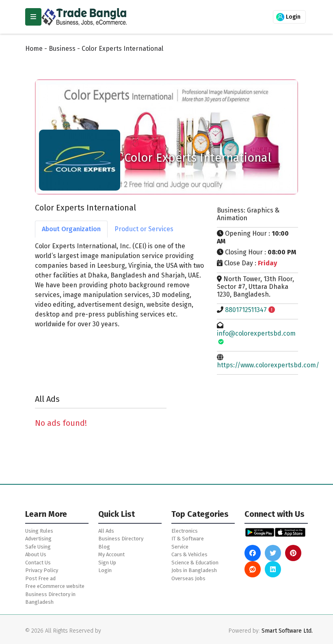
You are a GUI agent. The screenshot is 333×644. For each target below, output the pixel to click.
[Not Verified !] (271, 310)
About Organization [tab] (71, 229)
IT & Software (187, 539)
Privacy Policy (41, 570)
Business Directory (120, 539)
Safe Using (38, 547)
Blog (104, 547)
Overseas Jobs (188, 578)
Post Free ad (40, 578)
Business (62, 48)
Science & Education (194, 562)
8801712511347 (246, 310)
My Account (111, 554)
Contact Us (38, 562)
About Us (35, 554)
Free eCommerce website (54, 586)
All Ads (106, 531)
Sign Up (107, 562)
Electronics (184, 531)
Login (292, 16)
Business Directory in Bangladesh (50, 598)
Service (179, 547)
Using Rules (39, 531)
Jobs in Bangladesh (194, 570)
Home (34, 48)
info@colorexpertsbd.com (256, 333)
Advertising (38, 539)
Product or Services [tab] (144, 229)
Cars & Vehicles (189, 554)
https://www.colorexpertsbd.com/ (268, 365)
